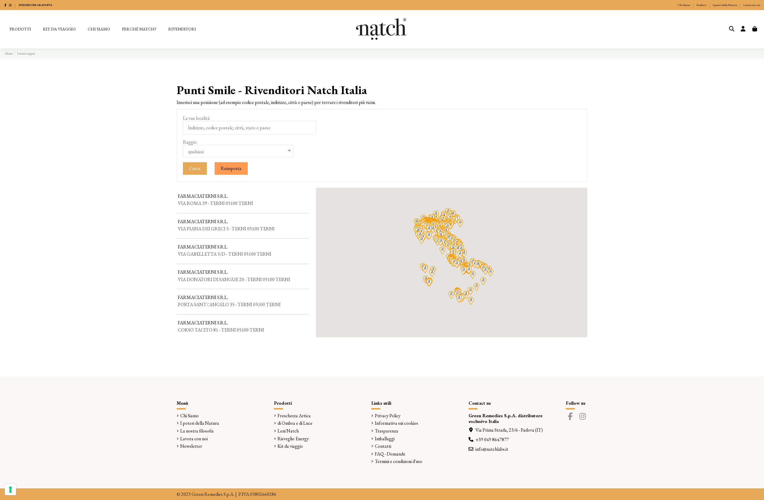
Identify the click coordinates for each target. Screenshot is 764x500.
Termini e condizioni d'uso (398, 461)
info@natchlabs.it (491, 449)
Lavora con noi (751, 5)
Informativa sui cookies (396, 423)
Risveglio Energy (293, 438)
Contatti (383, 446)
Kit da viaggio (290, 446)
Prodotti (702, 5)
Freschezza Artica (294, 415)
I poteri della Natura (725, 5)
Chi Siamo (684, 5)
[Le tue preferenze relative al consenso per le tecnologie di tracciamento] (10, 489)
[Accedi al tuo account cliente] (743, 29)
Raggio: (190, 142)
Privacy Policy (388, 415)
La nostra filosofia (197, 431)
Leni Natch (288, 431)
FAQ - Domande (390, 454)
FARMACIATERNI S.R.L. (203, 196)
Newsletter (191, 446)
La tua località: (196, 118)
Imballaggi (385, 438)
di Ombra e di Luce (295, 423)
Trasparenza (386, 431)
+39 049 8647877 (492, 439)
